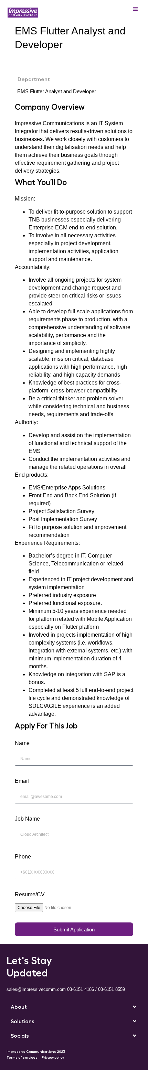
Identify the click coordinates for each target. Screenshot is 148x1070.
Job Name (27, 819)
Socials (20, 1036)
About (19, 1007)
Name (22, 743)
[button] (74, 1007)
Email (22, 781)
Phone (23, 857)
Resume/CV (30, 894)
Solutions (22, 1021)
